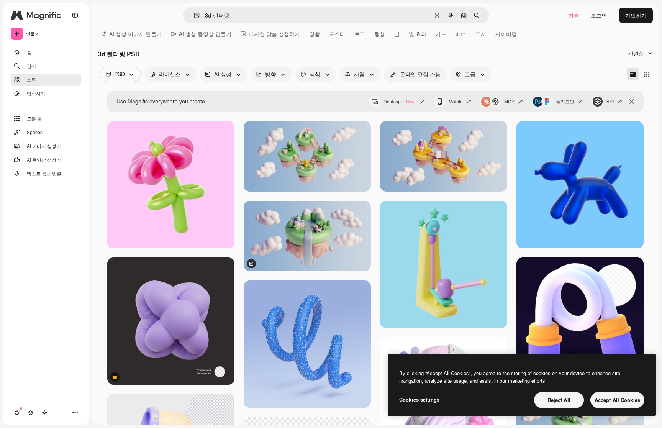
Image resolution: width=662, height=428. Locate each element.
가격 (574, 15)
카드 (441, 34)
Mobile (456, 101)
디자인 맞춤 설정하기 (274, 34)
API (610, 101)
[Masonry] (633, 74)
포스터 (337, 34)
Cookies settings (419, 399)
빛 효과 (417, 34)
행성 (379, 34)
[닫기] (631, 101)
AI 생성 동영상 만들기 (205, 34)
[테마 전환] (44, 413)
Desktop (398, 101)
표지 (480, 34)
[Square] (647, 74)
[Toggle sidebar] (75, 15)
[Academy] (31, 413)
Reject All (558, 399)
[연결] (17, 413)
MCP (509, 101)
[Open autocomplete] (193, 15)
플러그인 (565, 101)
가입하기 (636, 15)
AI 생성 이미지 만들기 (135, 34)
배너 (461, 34)
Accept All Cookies (617, 399)
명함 (314, 34)
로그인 (599, 15)
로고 (359, 34)
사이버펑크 (508, 34)
